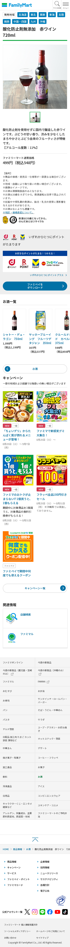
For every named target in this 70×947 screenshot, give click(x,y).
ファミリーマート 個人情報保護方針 (21, 924)
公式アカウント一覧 (12, 912)
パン (5, 710)
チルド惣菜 (8, 729)
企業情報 (44, 861)
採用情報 (44, 867)
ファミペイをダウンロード (35, 285)
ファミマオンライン (13, 662)
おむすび (7, 691)
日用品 (6, 795)
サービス (11, 873)
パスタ (6, 719)
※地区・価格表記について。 (18, 212)
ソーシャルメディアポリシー (17, 931)
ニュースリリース (49, 873)
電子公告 (44, 890)
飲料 (5, 776)
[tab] (35, 117)
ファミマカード (15, 885)
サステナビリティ (49, 879)
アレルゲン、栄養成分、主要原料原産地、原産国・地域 (17, 814)
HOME (6, 849)
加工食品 (7, 767)
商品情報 (17, 849)
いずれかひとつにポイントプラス (46, 275)
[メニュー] (65, 5)
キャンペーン (14, 867)
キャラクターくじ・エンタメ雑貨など (17, 805)
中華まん (7, 748)
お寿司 (6, 700)
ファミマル (8, 681)
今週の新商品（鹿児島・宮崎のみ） (17, 672)
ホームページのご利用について (50, 931)
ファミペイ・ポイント (18, 879)
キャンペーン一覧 (35, 588)
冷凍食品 (7, 786)
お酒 (35, 369)
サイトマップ (42, 937)
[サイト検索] (57, 5)
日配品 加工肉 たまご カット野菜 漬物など (17, 738)
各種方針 (44, 885)
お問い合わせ (10, 937)
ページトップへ (35, 839)
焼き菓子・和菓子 (12, 757)
